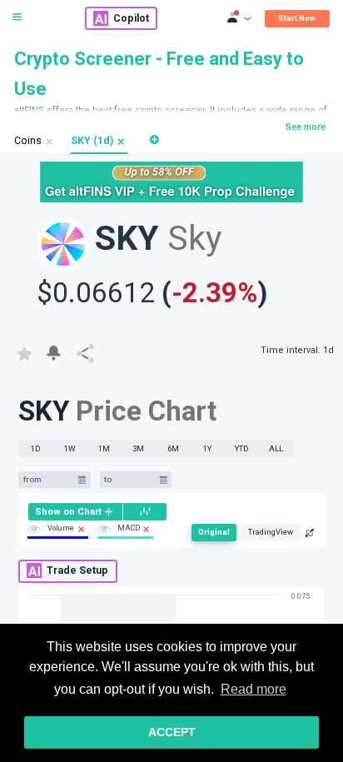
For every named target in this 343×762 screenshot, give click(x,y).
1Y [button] (207, 448)
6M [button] (173, 448)
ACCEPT (172, 732)
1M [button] (104, 448)
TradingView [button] (270, 531)
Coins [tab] (28, 141)
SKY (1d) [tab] (92, 141)
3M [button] (138, 448)
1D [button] (36, 448)
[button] (121, 141)
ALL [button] (276, 448)
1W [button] (70, 448)
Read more (253, 689)
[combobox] (48, 480)
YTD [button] (242, 448)
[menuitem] (75, 511)
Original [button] (214, 531)
